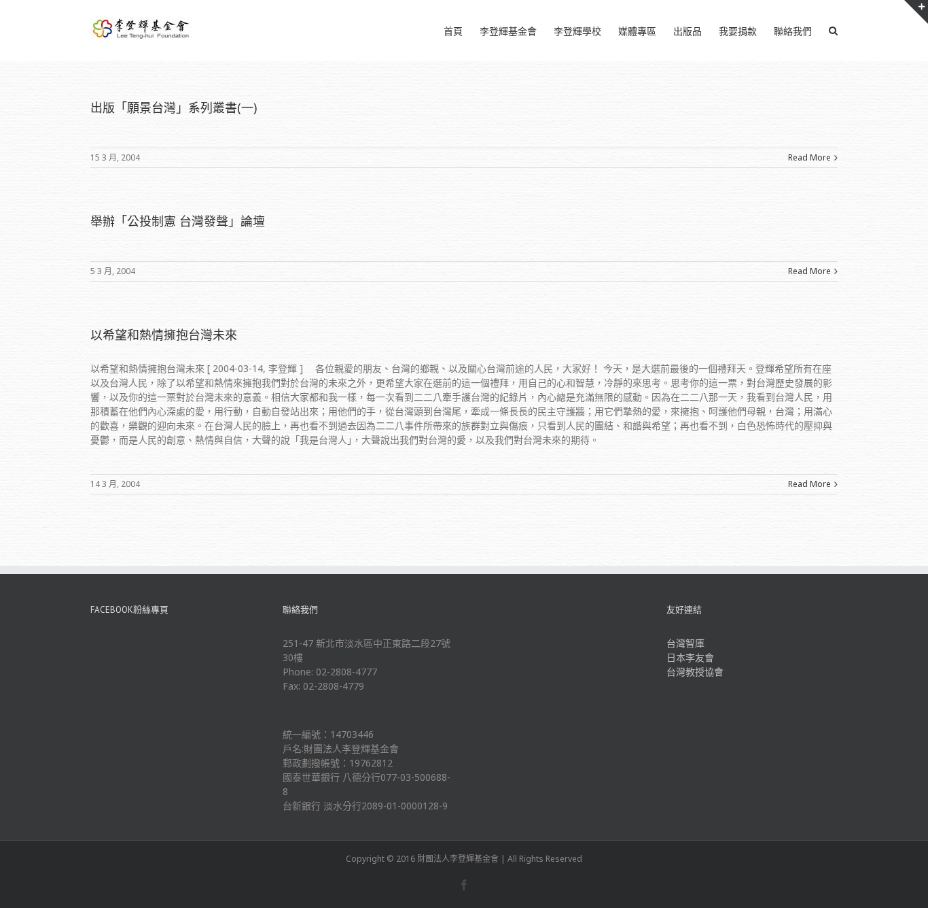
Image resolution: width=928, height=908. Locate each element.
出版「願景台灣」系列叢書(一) (173, 107)
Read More (809, 157)
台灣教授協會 (695, 671)
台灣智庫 (685, 643)
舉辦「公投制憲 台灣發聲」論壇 (177, 221)
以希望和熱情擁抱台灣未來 (163, 334)
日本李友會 (690, 657)
